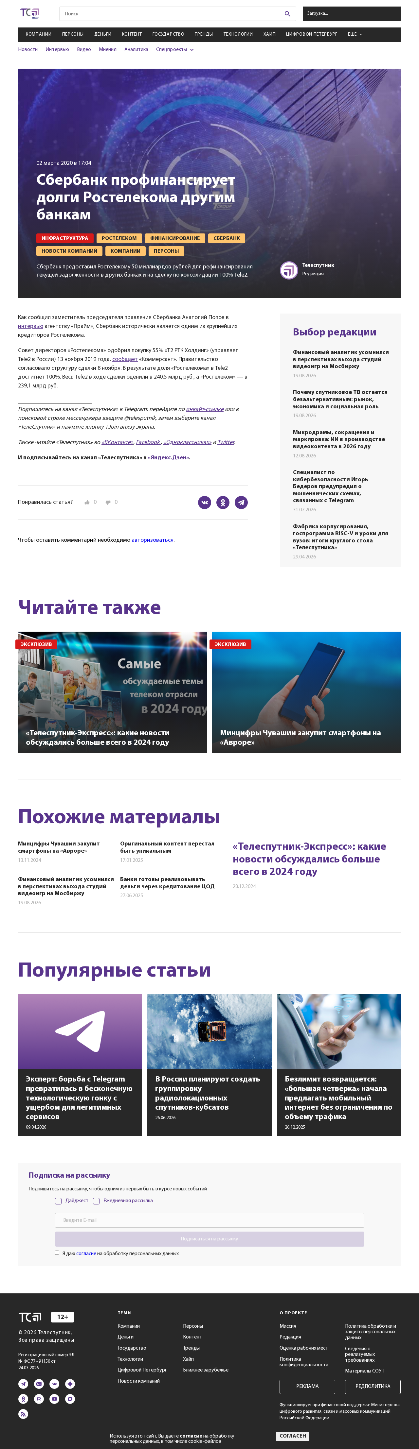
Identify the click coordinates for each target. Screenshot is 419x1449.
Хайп (270, 34)
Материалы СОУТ (364, 1371)
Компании (39, 34)
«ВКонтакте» (117, 443)
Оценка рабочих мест (304, 1348)
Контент (132, 34)
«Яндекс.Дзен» (168, 458)
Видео (84, 49)
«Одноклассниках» (187, 443)
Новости (28, 49)
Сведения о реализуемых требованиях (360, 1354)
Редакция (290, 1337)
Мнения (107, 49)
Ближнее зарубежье (205, 1370)
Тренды (204, 34)
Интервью (57, 49)
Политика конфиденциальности (304, 1362)
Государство (169, 34)
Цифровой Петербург (311, 34)
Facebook (148, 443)
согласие (86, 1253)
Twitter (225, 443)
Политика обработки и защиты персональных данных (370, 1332)
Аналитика (136, 49)
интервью (30, 327)
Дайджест (76, 1200)
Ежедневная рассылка (128, 1200)
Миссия (288, 1326)
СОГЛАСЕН (293, 1436)
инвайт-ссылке (205, 410)
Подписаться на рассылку (209, 1239)
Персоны (73, 34)
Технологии (238, 34)
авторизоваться (152, 540)
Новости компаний (139, 1381)
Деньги (103, 34)
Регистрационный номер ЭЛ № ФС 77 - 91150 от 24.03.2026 (46, 1362)
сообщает (125, 360)
